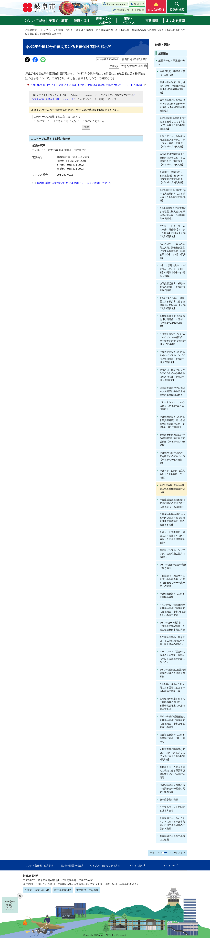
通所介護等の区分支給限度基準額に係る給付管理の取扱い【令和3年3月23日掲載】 (173, 105)
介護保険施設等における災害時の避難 (172, 595)
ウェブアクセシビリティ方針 (105, 865)
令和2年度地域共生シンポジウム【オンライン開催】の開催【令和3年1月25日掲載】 (173, 270)
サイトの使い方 (138, 865)
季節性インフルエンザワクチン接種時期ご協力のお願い (172, 553)
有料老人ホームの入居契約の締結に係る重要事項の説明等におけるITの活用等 (172, 772)
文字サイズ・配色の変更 (130, 10)
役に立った (43, 121)
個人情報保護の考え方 (72, 865)
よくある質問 (175, 20)
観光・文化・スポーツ (105, 20)
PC (159, 852)
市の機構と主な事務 (87, 890)
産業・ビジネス (128, 20)
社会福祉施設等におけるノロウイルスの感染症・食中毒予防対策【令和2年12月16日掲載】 (173, 339)
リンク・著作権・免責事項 (39, 865)
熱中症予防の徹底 (169, 799)
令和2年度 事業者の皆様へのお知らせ (139, 30)
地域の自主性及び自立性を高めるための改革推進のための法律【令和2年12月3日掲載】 (172, 375)
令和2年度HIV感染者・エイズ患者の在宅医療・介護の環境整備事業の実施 (172, 626)
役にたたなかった (95, 121)
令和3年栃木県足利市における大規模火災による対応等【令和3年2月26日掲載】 (173, 195)
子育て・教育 (58, 20)
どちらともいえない (67, 121)
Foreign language (116, 4)
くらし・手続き (35, 20)
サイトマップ (171, 865)
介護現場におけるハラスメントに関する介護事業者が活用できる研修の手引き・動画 (172, 823)
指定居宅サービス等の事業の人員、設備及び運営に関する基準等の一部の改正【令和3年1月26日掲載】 (173, 251)
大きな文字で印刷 (132, 66)
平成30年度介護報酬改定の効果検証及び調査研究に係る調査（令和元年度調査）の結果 (172, 721)
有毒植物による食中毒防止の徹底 (172, 838)
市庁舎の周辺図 (62, 890)
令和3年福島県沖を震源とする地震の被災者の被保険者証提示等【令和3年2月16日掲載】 (173, 213)
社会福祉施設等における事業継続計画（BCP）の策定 (172, 738)
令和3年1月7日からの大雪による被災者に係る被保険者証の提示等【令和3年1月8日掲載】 (173, 303)
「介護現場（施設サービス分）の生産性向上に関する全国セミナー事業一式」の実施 (172, 580)
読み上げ (139, 3)
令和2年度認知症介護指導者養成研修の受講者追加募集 (173, 673)
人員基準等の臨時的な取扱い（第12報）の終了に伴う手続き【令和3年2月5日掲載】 (172, 754)
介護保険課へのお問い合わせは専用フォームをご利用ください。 (75, 182)
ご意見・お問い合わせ (37, 890)
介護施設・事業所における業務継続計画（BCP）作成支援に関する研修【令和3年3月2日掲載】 (172, 177)
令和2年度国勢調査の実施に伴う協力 (173, 566)
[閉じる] (19, 895)
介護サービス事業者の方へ (101, 30)
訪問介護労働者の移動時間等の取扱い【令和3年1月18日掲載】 (172, 287)
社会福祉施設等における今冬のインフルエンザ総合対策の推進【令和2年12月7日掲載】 (172, 356)
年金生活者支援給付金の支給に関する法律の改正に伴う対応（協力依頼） (172, 503)
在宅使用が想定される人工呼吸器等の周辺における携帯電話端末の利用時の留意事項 (172, 703)
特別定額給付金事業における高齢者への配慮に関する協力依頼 (172, 788)
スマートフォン (177, 852)
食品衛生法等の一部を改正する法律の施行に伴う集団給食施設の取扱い (172, 640)
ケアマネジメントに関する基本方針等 (172, 809)
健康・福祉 (81, 20)
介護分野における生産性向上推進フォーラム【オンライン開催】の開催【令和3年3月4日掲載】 (172, 141)
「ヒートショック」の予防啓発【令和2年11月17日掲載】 (172, 405)
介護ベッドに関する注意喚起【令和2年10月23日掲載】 (172, 474)
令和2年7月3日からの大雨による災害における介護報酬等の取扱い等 (172, 687)
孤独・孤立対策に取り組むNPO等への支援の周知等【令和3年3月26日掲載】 (172, 87)
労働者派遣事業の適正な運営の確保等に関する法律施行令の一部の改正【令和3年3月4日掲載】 (172, 159)
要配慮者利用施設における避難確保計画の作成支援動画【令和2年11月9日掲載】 (172, 439)
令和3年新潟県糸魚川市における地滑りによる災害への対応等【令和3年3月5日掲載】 (173, 123)
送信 (86, 127)
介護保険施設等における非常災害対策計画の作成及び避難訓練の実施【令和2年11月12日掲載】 (172, 421)
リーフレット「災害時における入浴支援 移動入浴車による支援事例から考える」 (172, 656)
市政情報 (152, 20)
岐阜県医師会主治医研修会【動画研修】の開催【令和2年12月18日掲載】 (172, 321)
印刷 (112, 66)
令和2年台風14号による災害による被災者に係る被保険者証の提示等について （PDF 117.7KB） (86, 85)
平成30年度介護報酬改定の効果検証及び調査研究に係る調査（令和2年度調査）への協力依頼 (173, 609)
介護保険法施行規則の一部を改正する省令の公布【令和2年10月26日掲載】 (172, 457)
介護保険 (78, 30)
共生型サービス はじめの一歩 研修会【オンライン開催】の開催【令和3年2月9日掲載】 (173, 231)
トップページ (48, 30)
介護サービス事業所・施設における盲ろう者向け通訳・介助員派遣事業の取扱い (172, 537)
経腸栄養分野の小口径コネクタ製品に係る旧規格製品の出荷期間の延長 (172, 391)
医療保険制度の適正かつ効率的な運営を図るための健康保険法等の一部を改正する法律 (172, 519)
